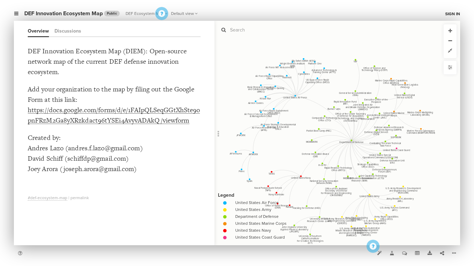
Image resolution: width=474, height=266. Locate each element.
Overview (38, 31)
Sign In (452, 13)
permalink (79, 197)
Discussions (67, 31)
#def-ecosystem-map (47, 197)
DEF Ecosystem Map (145, 13)
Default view (182, 13)
